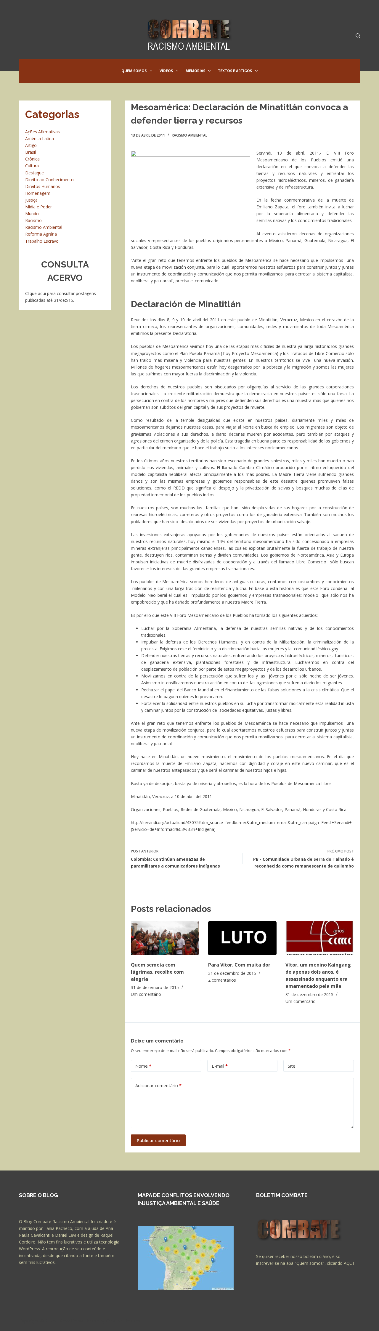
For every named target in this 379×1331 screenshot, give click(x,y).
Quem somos (134, 70)
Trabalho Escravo (42, 241)
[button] (151, 70)
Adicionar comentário (158, 1085)
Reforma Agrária (41, 234)
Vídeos (166, 70)
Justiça (31, 200)
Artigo (31, 145)
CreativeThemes (123, 1321)
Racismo (33, 220)
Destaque (34, 173)
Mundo (32, 213)
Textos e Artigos (235, 70)
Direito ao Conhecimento (49, 179)
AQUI (349, 1263)
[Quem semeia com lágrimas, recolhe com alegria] (165, 938)
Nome (143, 1066)
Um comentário (146, 994)
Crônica (32, 159)
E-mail (220, 1066)
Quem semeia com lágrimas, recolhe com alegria (157, 972)
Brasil (30, 152)
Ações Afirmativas (42, 131)
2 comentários (222, 980)
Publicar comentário (158, 1140)
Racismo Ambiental (189, 135)
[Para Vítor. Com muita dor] (242, 938)
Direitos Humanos (42, 186)
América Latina (39, 138)
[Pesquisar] (358, 35)
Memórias (195, 70)
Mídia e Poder (38, 207)
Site (292, 1066)
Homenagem (37, 193)
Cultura (32, 165)
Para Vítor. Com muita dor (239, 965)
